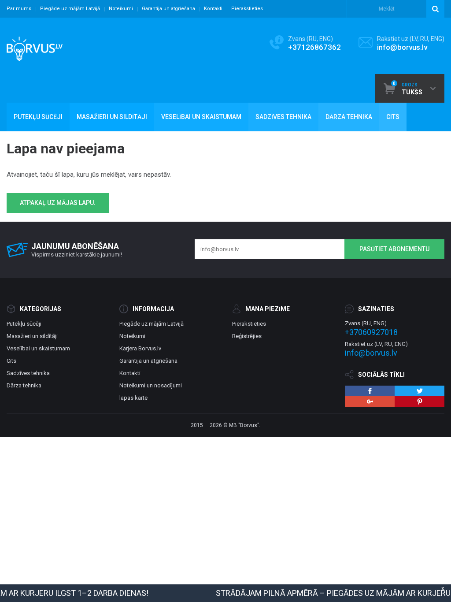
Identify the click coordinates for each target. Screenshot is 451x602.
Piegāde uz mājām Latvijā (70, 8)
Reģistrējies (247, 336)
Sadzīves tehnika (28, 373)
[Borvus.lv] (35, 46)
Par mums (19, 8)
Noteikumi (121, 8)
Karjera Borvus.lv (140, 348)
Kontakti (213, 8)
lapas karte (133, 397)
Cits (11, 360)
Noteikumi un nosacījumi (150, 385)
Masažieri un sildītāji (32, 336)
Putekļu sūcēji (24, 323)
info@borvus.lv (402, 47)
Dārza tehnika (24, 385)
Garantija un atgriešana (168, 8)
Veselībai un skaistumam (38, 348)
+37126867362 (314, 47)
